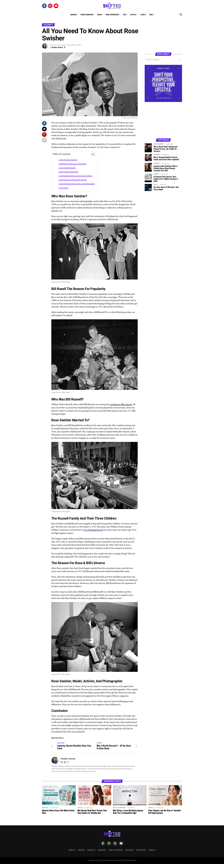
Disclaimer (129, 850)
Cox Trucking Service (93, 530)
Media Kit (152, 850)
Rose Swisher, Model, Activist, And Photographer (77, 183)
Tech (124, 14)
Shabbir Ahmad (57, 47)
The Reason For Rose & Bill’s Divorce (73, 179)
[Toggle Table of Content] (92, 154)
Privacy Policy (141, 850)
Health (99, 14)
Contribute (102, 850)
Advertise (81, 850)
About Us (72, 850)
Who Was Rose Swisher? (68, 159)
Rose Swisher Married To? (69, 171)
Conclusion (64, 187)
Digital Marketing (87, 14)
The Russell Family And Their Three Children (76, 175)
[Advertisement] (163, 120)
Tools (151, 14)
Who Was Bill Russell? (68, 167)
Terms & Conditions (116, 850)
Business (73, 14)
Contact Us (91, 850)
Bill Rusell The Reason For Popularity (73, 164)
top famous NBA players (121, 404)
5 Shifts (143, 14)
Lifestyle (133, 14)
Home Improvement (112, 14)
